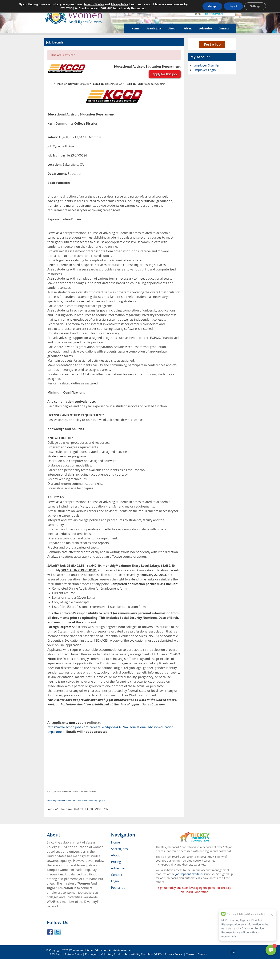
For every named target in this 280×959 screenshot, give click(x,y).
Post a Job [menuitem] (118, 887)
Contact (224, 28)
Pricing (187, 28)
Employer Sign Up (206, 65)
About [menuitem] (115, 855)
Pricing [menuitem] (116, 862)
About (172, 28)
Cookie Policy (88, 8)
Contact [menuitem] (116, 875)
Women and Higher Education (88, 950)
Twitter (57, 932)
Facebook (50, 932)
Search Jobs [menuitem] (119, 849)
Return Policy (73, 954)
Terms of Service (196, 954)
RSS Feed (56, 954)
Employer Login (205, 70)
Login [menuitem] (115, 881)
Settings (255, 6)
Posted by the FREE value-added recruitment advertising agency (76, 800)
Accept (212, 6)
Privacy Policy (174, 954)
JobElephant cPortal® (189, 874)
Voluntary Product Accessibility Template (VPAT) (131, 954)
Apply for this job (164, 74)
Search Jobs (154, 28)
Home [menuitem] (115, 842)
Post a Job (212, 44)
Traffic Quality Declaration (129, 8)
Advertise (205, 28)
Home (135, 28)
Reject (233, 6)
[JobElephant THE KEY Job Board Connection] (194, 833)
